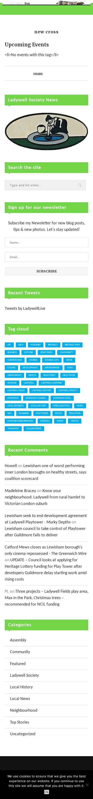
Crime (69, 360)
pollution (74, 413)
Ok (47, 792)
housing (12, 383)
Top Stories (19, 722)
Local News (20, 699)
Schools (45, 421)
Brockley (53, 345)
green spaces (14, 375)
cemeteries (46, 352)
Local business (15, 405)
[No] (87, 784)
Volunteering (33, 428)
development (30, 367)
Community (20, 652)
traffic (75, 421)
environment (52, 367)
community (66, 352)
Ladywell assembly (51, 383)
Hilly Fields (69, 375)
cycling (11, 367)
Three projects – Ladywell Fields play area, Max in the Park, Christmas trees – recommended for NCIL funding (46, 598)
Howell (11, 466)
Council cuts (52, 360)
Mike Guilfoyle (61, 405)
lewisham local (62, 398)
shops (60, 421)
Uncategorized (22, 734)
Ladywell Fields (16, 390)
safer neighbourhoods (20, 421)
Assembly (36, 345)
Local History (38, 405)
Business (12, 352)
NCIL (9, 413)
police (58, 413)
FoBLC (70, 367)
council (33, 360)
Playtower (42, 413)
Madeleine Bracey (20, 491)
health (32, 375)
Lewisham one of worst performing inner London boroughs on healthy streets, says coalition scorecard (45, 472)
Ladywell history (41, 390)
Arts (20, 345)
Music (80, 405)
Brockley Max (72, 345)
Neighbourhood (23, 710)
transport (13, 428)
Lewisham (13, 398)
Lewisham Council (36, 398)
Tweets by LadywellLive (25, 308)
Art (9, 345)
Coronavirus (14, 360)
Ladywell (29, 383)
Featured (18, 664)
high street (49, 375)
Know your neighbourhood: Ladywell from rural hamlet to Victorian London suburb (45, 497)
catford (28, 352)
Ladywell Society (68, 390)
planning (24, 413)
